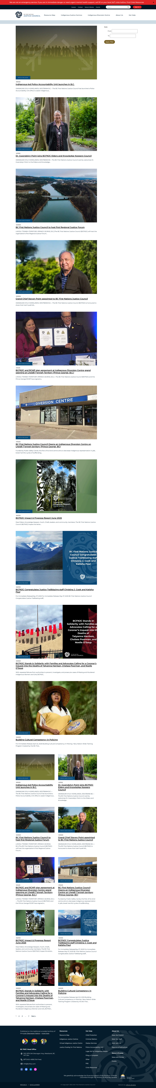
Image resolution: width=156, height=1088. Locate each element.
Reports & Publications (119, 1047)
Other (87, 1059)
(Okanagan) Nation (31, 1033)
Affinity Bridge (131, 1085)
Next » (33, 1016)
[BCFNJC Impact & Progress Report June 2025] (56, 486)
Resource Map (49, 15)
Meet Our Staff (117, 1039)
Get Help (132, 15)
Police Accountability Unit (94, 1047)
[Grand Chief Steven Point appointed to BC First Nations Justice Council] (56, 267)
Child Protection (91, 1035)
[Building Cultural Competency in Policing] (56, 708)
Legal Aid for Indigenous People (97, 1051)
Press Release (23, 583)
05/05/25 (18, 660)
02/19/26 (18, 153)
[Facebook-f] (21, 1069)
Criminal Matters (91, 1039)
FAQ (87, 1063)
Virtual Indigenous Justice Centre (71, 1043)
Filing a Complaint (92, 1055)
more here (45, 1033)
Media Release (23, 77)
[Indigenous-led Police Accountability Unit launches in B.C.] (56, 52)
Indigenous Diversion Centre (99, 15)
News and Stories (118, 1057)
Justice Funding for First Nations (71, 1047)
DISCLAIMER (35, 1085)
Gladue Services (91, 1043)
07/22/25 (18, 441)
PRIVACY (23, 1085)
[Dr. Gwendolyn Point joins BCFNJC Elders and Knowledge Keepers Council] (56, 124)
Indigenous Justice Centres (71, 15)
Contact (80, 7)
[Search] (129, 7)
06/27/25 (18, 515)
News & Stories (89, 7)
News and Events (24, 149)
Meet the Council (118, 1035)
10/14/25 (18, 367)
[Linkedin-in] (30, 1069)
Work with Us (116, 1043)
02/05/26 (18, 224)
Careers (73, 7)
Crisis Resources (91, 1067)
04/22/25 (18, 737)
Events (98, 7)
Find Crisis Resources (135, 2)
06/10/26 (18, 81)
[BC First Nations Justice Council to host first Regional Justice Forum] (56, 195)
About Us (119, 15)
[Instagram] (35, 1069)
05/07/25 (18, 587)
